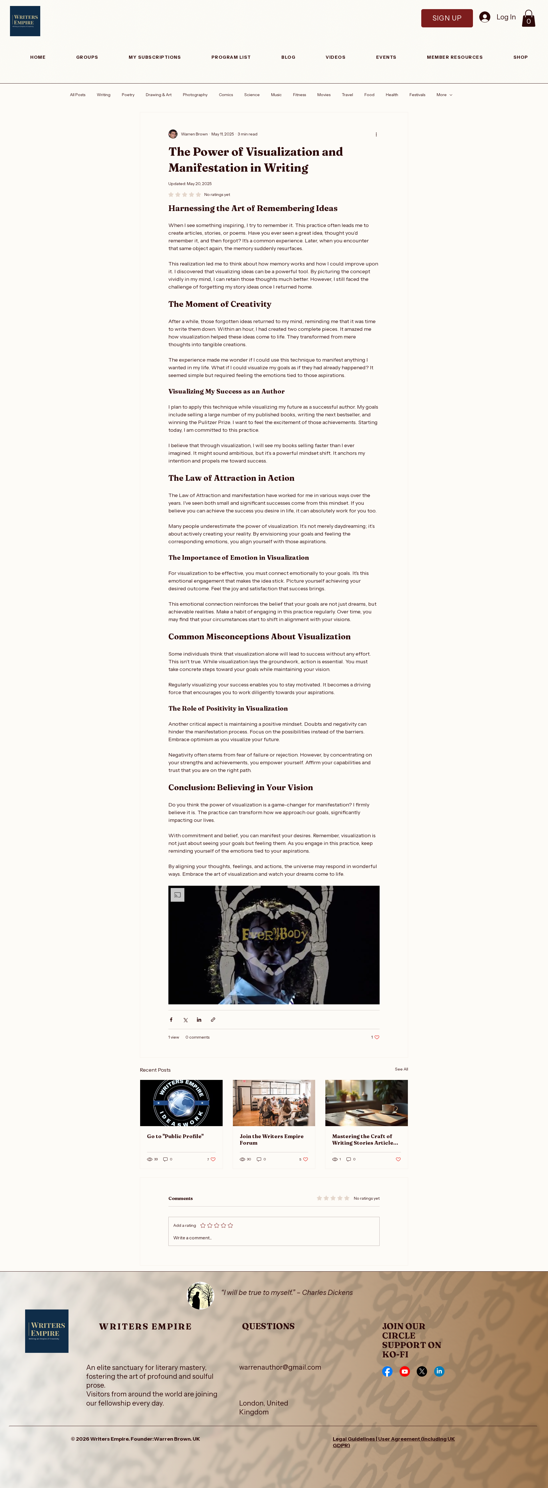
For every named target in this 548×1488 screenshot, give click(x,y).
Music (276, 94)
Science (252, 94)
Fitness (299, 94)
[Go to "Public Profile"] (181, 1103)
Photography (195, 94)
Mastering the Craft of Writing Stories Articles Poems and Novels (364, 1139)
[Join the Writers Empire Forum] (274, 1103)
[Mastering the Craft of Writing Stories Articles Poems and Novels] (366, 1103)
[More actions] (376, 134)
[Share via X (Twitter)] (185, 1019)
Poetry (128, 94)
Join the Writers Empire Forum (272, 1139)
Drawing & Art (159, 94)
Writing (103, 94)
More (442, 94)
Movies (324, 94)
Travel (347, 94)
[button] (528, 18)
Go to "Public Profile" (175, 1136)
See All (401, 1069)
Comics (226, 94)
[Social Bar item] (387, 1371)
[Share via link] (213, 1019)
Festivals (417, 94)
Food (369, 94)
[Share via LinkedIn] (199, 1019)
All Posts (77, 94)
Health (392, 94)
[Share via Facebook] (171, 1019)
